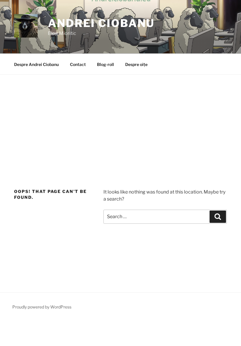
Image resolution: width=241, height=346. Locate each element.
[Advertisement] (120, 119)
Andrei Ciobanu (101, 23)
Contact (78, 64)
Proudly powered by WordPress (41, 306)
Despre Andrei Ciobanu (36, 64)
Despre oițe (136, 64)
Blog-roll (105, 64)
